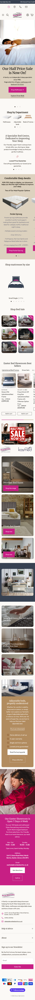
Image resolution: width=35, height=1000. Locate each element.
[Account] (27, 14)
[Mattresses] (7, 117)
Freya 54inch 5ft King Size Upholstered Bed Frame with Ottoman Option (23, 396)
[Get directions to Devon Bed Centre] (15, 7)
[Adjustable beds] (17, 117)
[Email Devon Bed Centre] (26, 7)
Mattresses (6, 122)
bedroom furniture (17, 84)
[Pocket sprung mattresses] (16, 202)
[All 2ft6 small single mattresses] (16, 282)
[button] (3, 14)
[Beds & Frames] (28, 117)
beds (18, 82)
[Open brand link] (15, 449)
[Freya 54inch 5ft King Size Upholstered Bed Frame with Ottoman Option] (25, 380)
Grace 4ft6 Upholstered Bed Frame (7, 394)
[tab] (10, 370)
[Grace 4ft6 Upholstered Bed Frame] (9, 380)
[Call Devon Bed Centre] (20, 7)
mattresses (24, 82)
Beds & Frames (28, 122)
